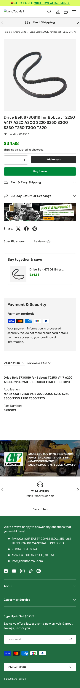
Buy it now (40, 171)
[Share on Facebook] (26, 229)
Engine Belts (19, 32)
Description (12, 363)
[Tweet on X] (18, 229)
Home (7, 32)
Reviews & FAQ (37, 363)
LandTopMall (19, 678)
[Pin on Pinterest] (35, 229)
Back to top (40, 509)
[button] (66, 12)
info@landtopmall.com (27, 561)
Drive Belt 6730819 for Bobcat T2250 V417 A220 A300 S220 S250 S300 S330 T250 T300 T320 (47, 270)
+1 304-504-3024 (24, 549)
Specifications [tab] (14, 241)
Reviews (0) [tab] (42, 241)
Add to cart (53, 159)
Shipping (9, 149)
